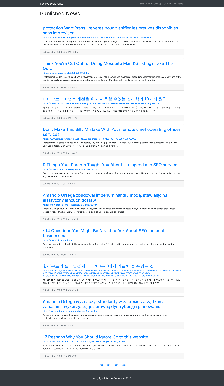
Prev (108, 365)
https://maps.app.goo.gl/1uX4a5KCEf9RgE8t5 (66, 73)
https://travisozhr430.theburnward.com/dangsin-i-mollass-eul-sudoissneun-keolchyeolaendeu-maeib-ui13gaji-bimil (101, 103)
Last (123, 365)
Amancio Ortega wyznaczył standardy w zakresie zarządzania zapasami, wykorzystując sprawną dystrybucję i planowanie (104, 304)
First (100, 365)
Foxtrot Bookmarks (51, 3)
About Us (178, 3)
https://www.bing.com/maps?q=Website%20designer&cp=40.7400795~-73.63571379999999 (89, 138)
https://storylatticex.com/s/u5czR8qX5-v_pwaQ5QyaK (70, 204)
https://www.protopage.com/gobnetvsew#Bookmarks (70, 311)
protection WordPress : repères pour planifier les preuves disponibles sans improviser (110, 30)
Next (116, 365)
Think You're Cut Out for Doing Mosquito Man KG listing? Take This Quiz (108, 66)
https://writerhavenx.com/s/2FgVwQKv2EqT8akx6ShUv (70, 169)
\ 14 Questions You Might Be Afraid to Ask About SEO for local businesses (103, 233)
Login (149, 3)
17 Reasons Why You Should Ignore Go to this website (95, 337)
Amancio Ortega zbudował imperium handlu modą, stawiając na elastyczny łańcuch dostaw (105, 198)
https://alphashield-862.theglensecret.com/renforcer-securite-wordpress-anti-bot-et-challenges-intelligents (97, 37)
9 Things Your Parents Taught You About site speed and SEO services (111, 164)
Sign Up (158, 3)
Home (141, 3)
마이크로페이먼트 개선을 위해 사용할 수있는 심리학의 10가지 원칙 (105, 98)
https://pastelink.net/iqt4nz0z (58, 240)
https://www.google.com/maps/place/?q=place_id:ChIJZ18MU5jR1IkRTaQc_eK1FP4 (84, 341)
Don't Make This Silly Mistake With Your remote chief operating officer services (111, 132)
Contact (168, 3)
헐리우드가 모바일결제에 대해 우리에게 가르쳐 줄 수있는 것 (98, 266)
